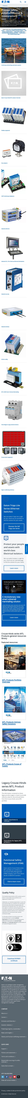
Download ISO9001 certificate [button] (14, 960)
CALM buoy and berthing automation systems (11, 65)
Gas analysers (4, 163)
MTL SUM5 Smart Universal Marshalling (10, 392)
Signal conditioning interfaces (7, 490)
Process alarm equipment (7, 457)
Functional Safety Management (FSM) (10, 33)
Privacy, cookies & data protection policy (13, 1090)
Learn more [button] (14, 617)
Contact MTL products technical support (14, 30)
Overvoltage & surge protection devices (10, 424)
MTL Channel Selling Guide (14, 34)
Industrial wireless (5, 326)
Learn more (14, 568)
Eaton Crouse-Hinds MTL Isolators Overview (10, 97)
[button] (26, 549)
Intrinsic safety (4, 359)
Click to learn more (14, 882)
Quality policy (22, 33)
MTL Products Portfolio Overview (11, 681)
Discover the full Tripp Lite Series (14, 527)
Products (5, 5)
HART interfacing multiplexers (7, 196)
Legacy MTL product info (19, 31)
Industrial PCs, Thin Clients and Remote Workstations (12, 261)
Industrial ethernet (5, 228)
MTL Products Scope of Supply (11, 765)
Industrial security (5, 294)
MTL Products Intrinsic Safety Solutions (11, 723)
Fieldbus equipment (5, 130)
